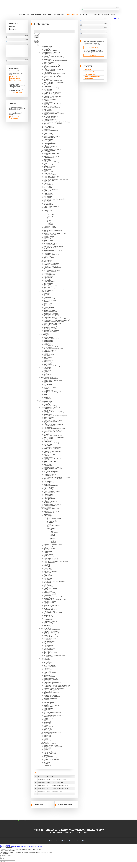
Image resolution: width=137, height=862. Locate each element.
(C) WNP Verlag (56, 832)
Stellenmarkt (14, 77)
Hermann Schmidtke (57, 791)
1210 (48, 794)
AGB (72, 831)
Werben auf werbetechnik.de (89, 831)
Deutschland (41, 779)
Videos (56, 829)
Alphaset (54, 794)
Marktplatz (85, 15)
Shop (113, 15)
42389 (48, 791)
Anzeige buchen (17, 92)
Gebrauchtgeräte (15, 78)
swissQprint (88, 69)
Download (100, 829)
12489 (48, 779)
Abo (50, 15)
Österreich (41, 794)
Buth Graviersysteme (90, 74)
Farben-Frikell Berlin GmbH (59, 779)
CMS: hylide (82, 832)
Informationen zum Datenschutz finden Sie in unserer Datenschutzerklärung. (21, 845)
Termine (96, 15)
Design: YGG (70, 832)
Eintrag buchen (14, 29)
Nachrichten (59, 15)
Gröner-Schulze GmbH (57, 782)
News (48, 829)
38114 (48, 785)
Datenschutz (51, 831)
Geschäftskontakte (15, 80)
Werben (105, 15)
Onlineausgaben (38, 15)
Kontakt (39, 831)
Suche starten (93, 47)
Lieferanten (72, 15)
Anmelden (12, 26)
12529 (48, 782)
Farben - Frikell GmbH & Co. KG (60, 785)
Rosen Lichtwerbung (90, 71)
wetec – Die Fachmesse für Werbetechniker (92, 77)
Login (116, 18)
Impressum (63, 831)
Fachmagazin (23, 15)
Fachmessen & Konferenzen (14, 117)
